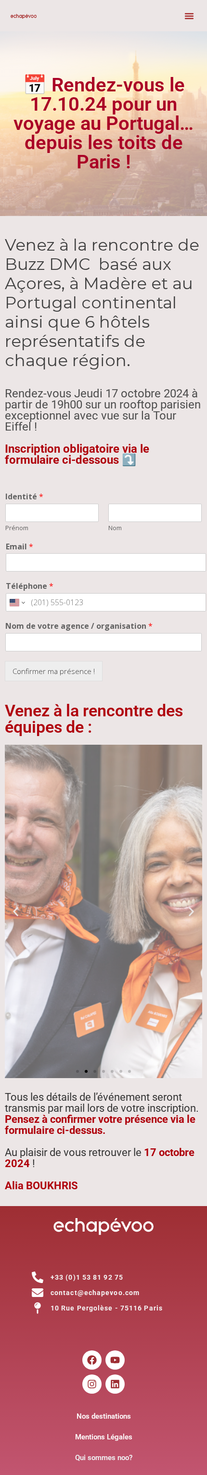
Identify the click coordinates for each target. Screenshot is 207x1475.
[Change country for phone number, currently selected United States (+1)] (16, 602)
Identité (24, 497)
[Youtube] (115, 1360)
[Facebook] (92, 1360)
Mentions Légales (103, 1437)
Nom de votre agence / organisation (79, 626)
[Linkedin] (115, 1384)
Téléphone (29, 586)
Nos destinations (104, 1416)
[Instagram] (92, 1384)
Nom (115, 528)
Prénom (16, 528)
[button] (189, 16)
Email (19, 547)
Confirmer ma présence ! (54, 671)
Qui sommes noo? (103, 1457)
